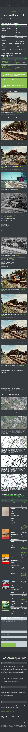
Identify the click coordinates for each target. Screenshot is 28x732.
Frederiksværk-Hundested (6, 62)
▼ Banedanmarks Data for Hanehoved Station (12, 80)
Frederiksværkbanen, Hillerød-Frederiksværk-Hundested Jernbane (7, 67)
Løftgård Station (11, 5)
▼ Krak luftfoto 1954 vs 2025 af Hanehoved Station (13, 86)
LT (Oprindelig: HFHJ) (18, 67)
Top (24, 722)
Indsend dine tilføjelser (8, 645)
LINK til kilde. (10, 216)
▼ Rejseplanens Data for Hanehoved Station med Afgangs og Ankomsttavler (14, 75)
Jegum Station (19, 5)
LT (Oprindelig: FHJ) (18, 62)
